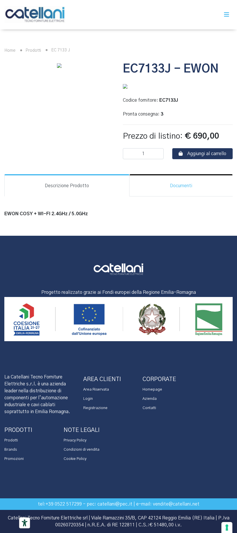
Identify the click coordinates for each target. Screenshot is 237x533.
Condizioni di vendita (81, 450)
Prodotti (32, 51)
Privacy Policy (75, 440)
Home (10, 51)
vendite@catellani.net (176, 504)
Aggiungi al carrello (206, 153)
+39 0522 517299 (63, 504)
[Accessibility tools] (24, 522)
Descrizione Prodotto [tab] (67, 185)
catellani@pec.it (114, 504)
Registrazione (95, 408)
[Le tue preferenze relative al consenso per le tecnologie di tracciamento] (226, 527)
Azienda (149, 399)
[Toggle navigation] (227, 14)
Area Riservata (96, 389)
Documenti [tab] (181, 185)
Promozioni (14, 459)
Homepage (152, 389)
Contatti (149, 408)
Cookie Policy (75, 459)
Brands (10, 450)
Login (88, 399)
